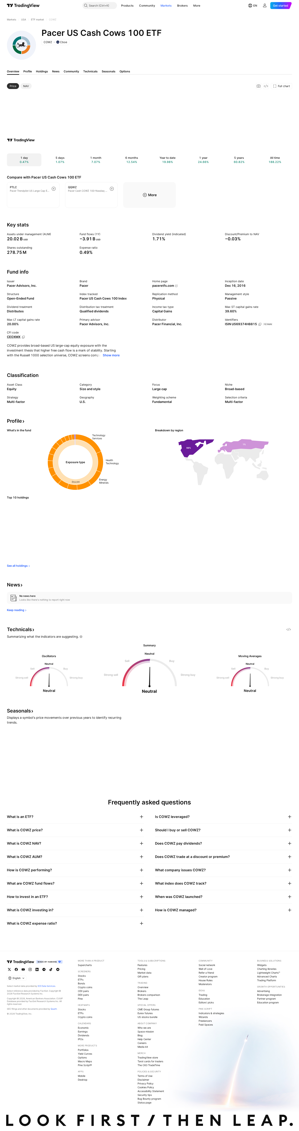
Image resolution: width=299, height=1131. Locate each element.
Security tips (145, 1094)
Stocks (82, 975)
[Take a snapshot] (259, 86)
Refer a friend (206, 972)
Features (142, 965)
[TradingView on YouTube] (23, 969)
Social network (207, 965)
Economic (83, 1027)
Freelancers (205, 1020)
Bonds (81, 983)
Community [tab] (71, 71)
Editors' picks (206, 1002)
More (196, 5)
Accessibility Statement (151, 1091)
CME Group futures (148, 1009)
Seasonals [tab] (108, 71)
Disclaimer (143, 1079)
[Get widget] (266, 86)
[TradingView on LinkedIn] (37, 969)
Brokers (182, 5)
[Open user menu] (264, 5)
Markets (166, 5)
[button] (136, 5)
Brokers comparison (149, 994)
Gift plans (143, 976)
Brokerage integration (269, 994)
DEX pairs (83, 994)
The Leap (143, 998)
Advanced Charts (267, 976)
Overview (143, 987)
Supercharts (85, 965)
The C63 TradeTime (149, 1065)
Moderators (205, 984)
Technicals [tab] (90, 71)
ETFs (80, 979)
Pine (80, 998)
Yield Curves (85, 1053)
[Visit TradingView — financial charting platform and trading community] (21, 140)
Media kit (143, 1046)
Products (127, 5)
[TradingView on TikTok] (50, 969)
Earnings (83, 1031)
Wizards (203, 1017)
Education (204, 998)
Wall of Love (205, 968)
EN (255, 5)
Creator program (208, 976)
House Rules (205, 980)
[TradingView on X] (9, 969)
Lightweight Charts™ (268, 972)
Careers (142, 1042)
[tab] (13, 86)
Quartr (54, 1009)
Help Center (144, 1039)
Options (82, 1057)
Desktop (82, 1079)
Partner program (266, 998)
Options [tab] (125, 71)
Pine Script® (85, 1065)
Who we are (144, 1027)
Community (147, 5)
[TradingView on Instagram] (30, 969)
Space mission (146, 1031)
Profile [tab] (27, 71)
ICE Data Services (46, 986)
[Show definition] (53, 234)
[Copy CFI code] (23, 337)
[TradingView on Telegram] (44, 969)
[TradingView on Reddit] (57, 969)
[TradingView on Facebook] (16, 969)
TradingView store (148, 1057)
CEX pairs (83, 991)
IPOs (80, 1039)
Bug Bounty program (149, 1098)
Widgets (261, 965)
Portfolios (83, 1049)
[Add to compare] (54, 189)
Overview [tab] (13, 71)
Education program (268, 1002)
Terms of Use (145, 1075)
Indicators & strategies (211, 1013)
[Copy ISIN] (259, 324)
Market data (144, 972)
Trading (203, 994)
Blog (140, 1035)
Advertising (263, 991)
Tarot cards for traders (150, 1061)
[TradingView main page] (23, 5)
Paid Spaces (206, 1024)
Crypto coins (85, 987)
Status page (144, 1102)
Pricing (141, 968)
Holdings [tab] (42, 71)
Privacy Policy (145, 1083)
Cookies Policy (146, 1087)
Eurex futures (145, 1013)
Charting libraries (266, 968)
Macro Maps (85, 1061)
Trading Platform (266, 980)
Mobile (81, 1075)
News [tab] (56, 71)
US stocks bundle (147, 1017)
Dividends (83, 1035)
